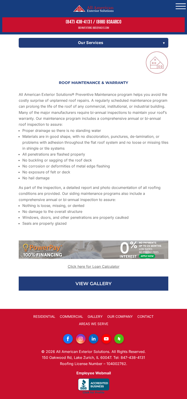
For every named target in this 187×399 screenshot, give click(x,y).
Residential (44, 316)
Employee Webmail (93, 373)
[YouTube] (106, 339)
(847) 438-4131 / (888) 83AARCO (93, 22)
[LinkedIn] (93, 339)
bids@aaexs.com (101, 27)
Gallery (95, 316)
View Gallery (93, 283)
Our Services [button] (91, 42)
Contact (145, 316)
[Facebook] (68, 339)
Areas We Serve (93, 324)
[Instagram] (81, 339)
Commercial (71, 316)
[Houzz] (119, 339)
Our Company (120, 316)
